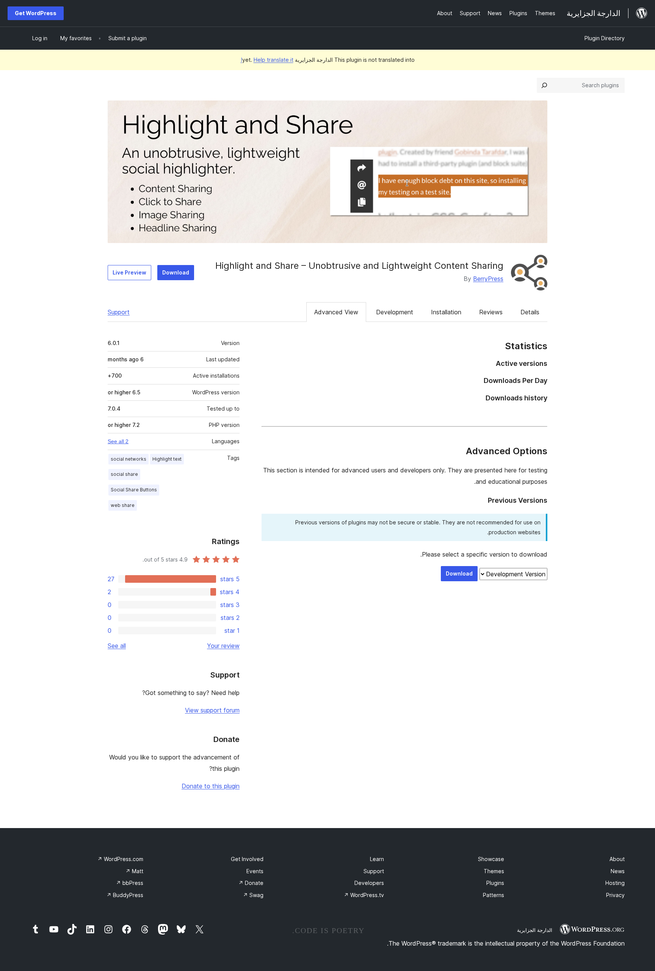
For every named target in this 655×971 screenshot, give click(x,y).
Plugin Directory (604, 38)
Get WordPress (35, 13)
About (617, 859)
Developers (369, 883)
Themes (494, 871)
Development (394, 312)
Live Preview (129, 272)
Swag (253, 895)
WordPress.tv (364, 895)
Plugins (495, 883)
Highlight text (167, 459)
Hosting (615, 883)
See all (117, 645)
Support (119, 312)
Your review (223, 645)
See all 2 (118, 441)
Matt (134, 871)
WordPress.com (120, 859)
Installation (446, 312)
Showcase (491, 859)
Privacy (615, 895)
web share (123, 505)
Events (254, 871)
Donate (250, 883)
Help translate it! (267, 59)
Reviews (491, 312)
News (618, 871)
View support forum (212, 710)
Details (529, 312)
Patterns (493, 895)
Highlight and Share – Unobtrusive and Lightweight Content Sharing (359, 265)
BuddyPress (125, 895)
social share (124, 474)
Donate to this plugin (211, 786)
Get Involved (247, 859)
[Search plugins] (544, 85)
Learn (377, 859)
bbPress (129, 883)
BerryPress (488, 278)
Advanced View (336, 312)
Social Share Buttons (134, 490)
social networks (128, 459)
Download (175, 272)
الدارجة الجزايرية (534, 930)
